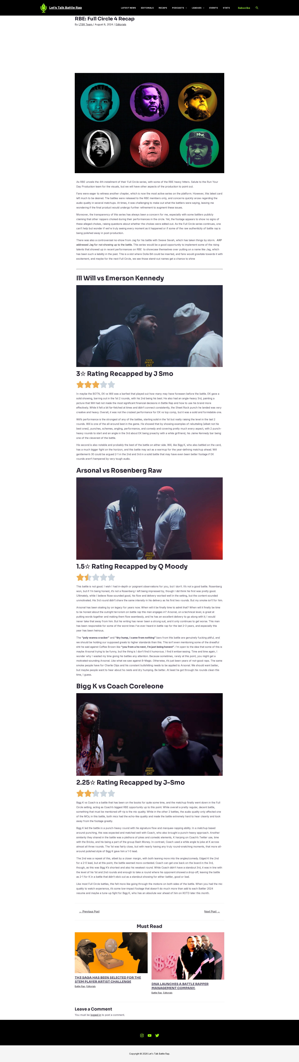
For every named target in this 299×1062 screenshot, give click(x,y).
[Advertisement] (149, 49)
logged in (95, 1014)
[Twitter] (157, 1035)
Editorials (121, 24)
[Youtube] (150, 1035)
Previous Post (89, 911)
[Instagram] (142, 1035)
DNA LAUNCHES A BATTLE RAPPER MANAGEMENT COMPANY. (180, 986)
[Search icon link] (257, 8)
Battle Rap (80, 986)
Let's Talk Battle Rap (65, 8)
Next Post (212, 911)
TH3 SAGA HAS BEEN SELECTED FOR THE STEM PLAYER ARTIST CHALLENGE (108, 980)
